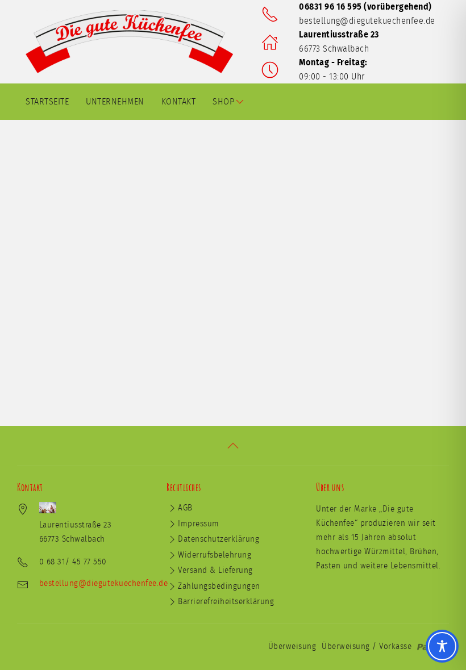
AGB (185, 508)
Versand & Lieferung (215, 570)
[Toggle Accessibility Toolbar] (442, 646)
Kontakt (178, 101)
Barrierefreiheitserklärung (226, 601)
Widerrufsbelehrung (214, 555)
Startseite (47, 101)
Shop (223, 101)
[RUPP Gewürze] (133, 42)
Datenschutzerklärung (218, 539)
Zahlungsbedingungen (219, 586)
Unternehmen (115, 101)
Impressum (198, 524)
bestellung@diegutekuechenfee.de (367, 21)
